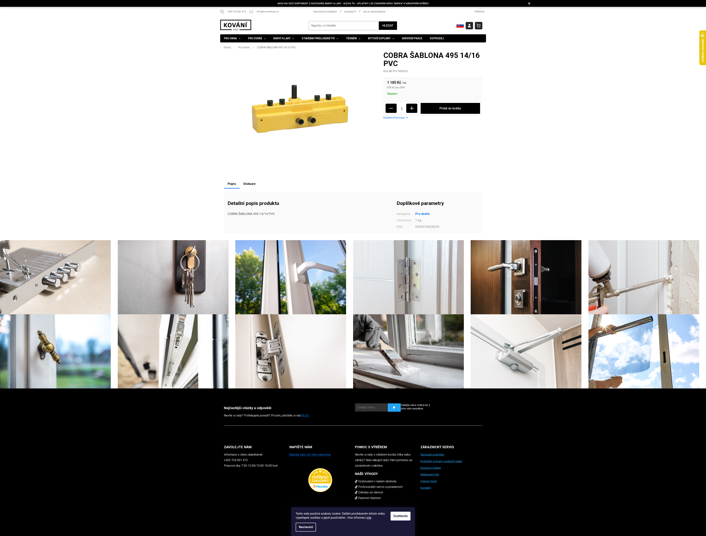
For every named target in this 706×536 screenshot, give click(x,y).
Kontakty (350, 11)
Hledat (387, 25)
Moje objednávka (374, 11)
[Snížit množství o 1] (391, 108)
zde (368, 517)
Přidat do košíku (450, 108)
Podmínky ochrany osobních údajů (441, 461)
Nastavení (306, 527)
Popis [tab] (232, 184)
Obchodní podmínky (325, 11)
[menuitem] (232, 38)
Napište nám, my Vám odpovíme (310, 454)
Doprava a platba (430, 468)
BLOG (305, 415)
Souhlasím (400, 516)
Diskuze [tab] (249, 184)
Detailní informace (394, 117)
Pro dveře (422, 214)
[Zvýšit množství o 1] (411, 108)
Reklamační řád (429, 474)
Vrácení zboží (428, 481)
